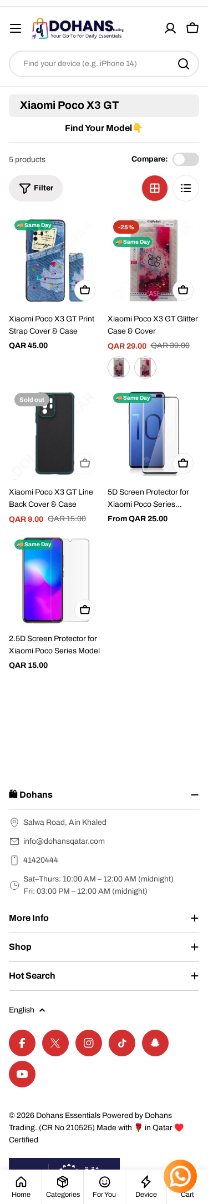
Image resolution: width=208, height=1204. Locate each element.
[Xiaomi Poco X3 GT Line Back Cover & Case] (55, 433)
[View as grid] (154, 188)
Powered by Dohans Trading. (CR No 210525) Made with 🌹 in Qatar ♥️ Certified (96, 1127)
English (21, 1010)
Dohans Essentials (68, 1115)
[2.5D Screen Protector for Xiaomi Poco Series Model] (55, 580)
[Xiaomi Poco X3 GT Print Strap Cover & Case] (55, 261)
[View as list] (186, 188)
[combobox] (104, 64)
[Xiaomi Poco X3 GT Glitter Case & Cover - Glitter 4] (145, 367)
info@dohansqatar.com (64, 841)
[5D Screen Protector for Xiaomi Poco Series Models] (154, 433)
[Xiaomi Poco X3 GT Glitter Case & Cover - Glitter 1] (119, 367)
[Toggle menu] (15, 28)
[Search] (183, 63)
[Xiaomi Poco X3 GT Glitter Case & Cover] (154, 261)
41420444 (40, 860)
